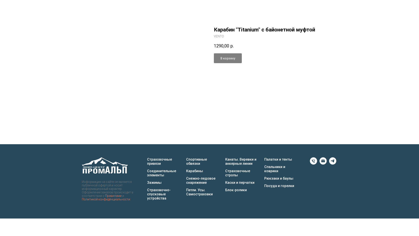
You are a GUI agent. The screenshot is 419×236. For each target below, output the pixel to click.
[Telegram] (332, 163)
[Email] (323, 163)
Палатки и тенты (278, 159)
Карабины (194, 171)
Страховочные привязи (159, 161)
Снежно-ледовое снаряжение (200, 180)
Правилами (113, 196)
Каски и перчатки (239, 182)
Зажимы (154, 182)
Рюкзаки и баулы (278, 178)
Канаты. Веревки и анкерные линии (240, 161)
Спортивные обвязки (196, 161)
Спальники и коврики (274, 169)
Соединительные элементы (161, 173)
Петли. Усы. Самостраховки (199, 192)
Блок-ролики (236, 190)
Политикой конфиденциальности (106, 199)
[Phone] (313, 163)
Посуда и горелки (279, 186)
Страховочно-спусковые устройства (159, 194)
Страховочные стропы (237, 173)
